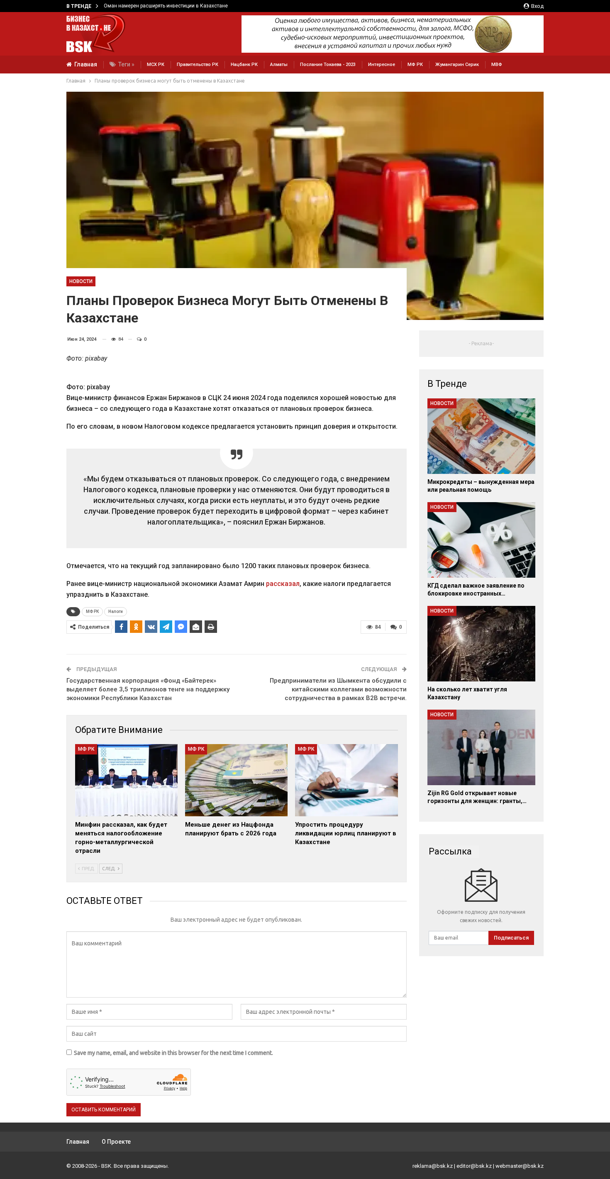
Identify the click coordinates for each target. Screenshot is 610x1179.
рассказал (283, 584)
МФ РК (415, 64)
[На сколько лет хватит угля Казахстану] (481, 643)
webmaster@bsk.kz (519, 1166)
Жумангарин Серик (457, 64)
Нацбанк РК (244, 64)
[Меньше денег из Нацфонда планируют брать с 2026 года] (236, 780)
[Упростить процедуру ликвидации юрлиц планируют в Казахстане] (346, 780)
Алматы (279, 64)
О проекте (116, 1141)
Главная (85, 64)
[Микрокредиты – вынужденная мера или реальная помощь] (481, 436)
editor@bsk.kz (474, 1166)
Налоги (115, 611)
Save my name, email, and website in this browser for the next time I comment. (173, 1053)
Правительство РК (197, 64)
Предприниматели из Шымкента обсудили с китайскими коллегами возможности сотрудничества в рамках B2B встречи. (338, 689)
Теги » (126, 64)
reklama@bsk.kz (432, 1166)
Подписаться (511, 938)
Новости (81, 281)
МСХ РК (155, 64)
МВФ (496, 64)
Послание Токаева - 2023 (328, 64)
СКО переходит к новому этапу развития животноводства (173, 6)
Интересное (381, 64)
